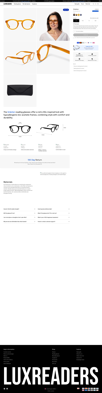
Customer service (7, 352)
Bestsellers (54, 361)
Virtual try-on (79, 354)
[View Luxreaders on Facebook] (7, 389)
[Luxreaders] (8, 4)
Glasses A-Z (79, 357)
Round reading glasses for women (80, 70)
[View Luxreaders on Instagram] (4, 389)
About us (5, 355)
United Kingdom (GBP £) (51, 388)
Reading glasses (55, 354)
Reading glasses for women (79, 68)
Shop (53, 349)
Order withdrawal (7, 363)
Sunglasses (54, 357)
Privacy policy (6, 361)
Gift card (54, 363)
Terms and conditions (8, 359)
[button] (93, 4)
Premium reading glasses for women (80, 66)
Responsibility (7, 357)
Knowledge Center (80, 359)
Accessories (54, 359)
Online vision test (80, 355)
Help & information (9, 349)
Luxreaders (52, 390)
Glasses (54, 352)
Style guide (78, 352)
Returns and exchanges (9, 354)
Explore (78, 349)
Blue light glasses (56, 355)
